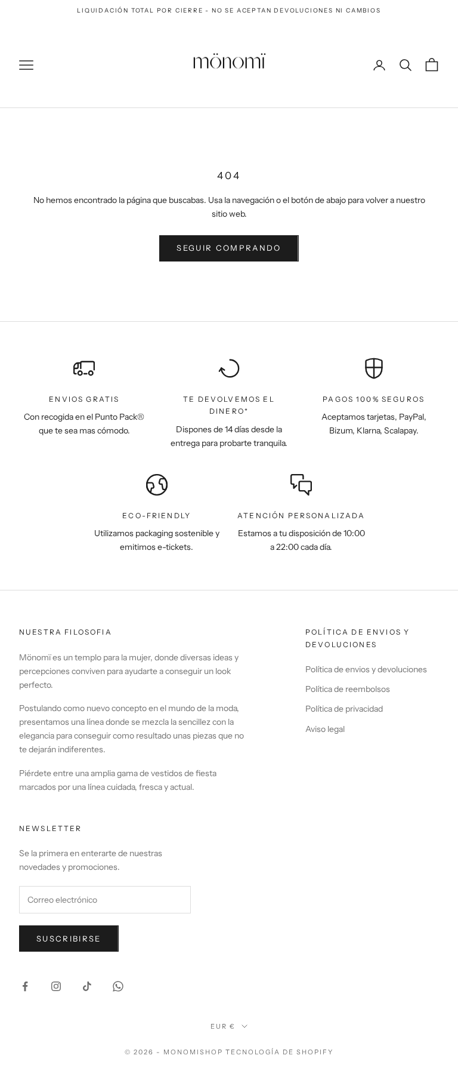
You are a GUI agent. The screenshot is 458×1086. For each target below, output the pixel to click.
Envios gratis (84, 399)
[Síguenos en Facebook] (25, 986)
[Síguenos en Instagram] (56, 986)
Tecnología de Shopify (279, 1052)
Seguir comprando (229, 248)
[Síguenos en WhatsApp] (118, 986)
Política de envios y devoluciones (366, 669)
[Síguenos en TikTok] (87, 986)
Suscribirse (68, 938)
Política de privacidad (344, 708)
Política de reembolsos (347, 689)
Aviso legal (325, 729)
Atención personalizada (301, 515)
